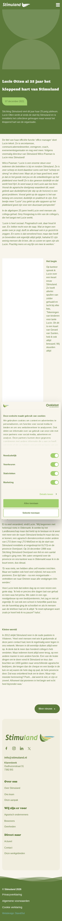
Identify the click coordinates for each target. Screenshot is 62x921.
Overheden (10, 826)
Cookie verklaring (12, 907)
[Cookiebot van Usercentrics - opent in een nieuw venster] (46, 406)
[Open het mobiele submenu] (58, 4)
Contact (8, 847)
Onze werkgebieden (14, 853)
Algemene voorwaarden (16, 900)
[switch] (54, 464)
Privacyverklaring (12, 894)
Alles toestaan (31, 503)
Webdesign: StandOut (13, 913)
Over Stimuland (12, 788)
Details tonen (46, 494)
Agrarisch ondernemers (16, 814)
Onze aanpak (11, 800)
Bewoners (9, 821)
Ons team (9, 794)
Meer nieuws (45, 708)
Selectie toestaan (31, 513)
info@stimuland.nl (15, 757)
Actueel (8, 841)
